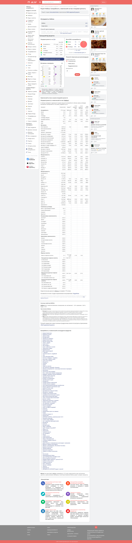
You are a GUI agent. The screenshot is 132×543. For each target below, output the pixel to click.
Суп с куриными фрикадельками (51, 421)
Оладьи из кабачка (47, 462)
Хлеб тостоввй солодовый (49, 407)
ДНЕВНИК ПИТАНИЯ (31, 527)
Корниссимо (46, 415)
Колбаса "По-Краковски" (49, 378)
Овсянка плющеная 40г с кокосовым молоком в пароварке (57, 368)
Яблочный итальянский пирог (50, 396)
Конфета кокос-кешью (48, 460)
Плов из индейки (47, 406)
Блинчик (45, 423)
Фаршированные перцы (48, 455)
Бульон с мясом (46, 399)
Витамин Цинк (46, 425)
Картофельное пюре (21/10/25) (50, 390)
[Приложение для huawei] (32, 167)
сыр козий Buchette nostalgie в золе (51, 456)
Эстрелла (45, 408)
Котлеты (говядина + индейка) (50, 357)
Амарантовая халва (47, 340)
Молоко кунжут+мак (48, 341)
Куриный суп (46, 467)
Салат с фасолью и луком (49, 346)
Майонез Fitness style (48, 388)
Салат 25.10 (45, 344)
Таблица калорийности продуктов (51, 6)
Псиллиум (45, 410)
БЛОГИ (28, 532)
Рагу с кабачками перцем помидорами (52, 373)
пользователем (54, 12)
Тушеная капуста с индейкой (50, 353)
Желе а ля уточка (47, 389)
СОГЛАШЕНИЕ (70, 536)
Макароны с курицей (48, 392)
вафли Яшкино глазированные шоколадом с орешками (56, 443)
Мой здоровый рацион (73, 12)
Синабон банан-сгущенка (49, 384)
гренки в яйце (46, 336)
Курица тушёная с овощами (49, 401)
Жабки (44, 364)
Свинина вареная (47, 448)
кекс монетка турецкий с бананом (51, 367)
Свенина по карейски (48, 338)
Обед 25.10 (45, 429)
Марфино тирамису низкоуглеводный (52, 374)
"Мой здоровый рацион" (66, 33)
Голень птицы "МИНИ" (48, 419)
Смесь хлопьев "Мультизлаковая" (51, 397)
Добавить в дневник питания (52, 59)
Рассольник (45, 454)
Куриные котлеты (47, 334)
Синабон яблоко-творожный (50, 382)
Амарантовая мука (47, 333)
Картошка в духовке (48, 449)
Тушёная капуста (47, 432)
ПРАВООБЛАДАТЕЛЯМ (71, 527)
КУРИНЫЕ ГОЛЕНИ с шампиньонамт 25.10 (53, 417)
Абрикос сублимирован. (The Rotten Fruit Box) (54, 445)
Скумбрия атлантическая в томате (51, 395)
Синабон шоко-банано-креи (49, 393)
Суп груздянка (46, 433)
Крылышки (45, 370)
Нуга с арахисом (47, 463)
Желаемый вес (69, 68)
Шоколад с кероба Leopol (49, 359)
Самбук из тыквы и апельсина (50, 451)
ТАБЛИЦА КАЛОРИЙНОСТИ (52, 529)
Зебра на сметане (47, 366)
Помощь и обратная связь (31, 155)
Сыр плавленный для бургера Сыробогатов (53, 385)
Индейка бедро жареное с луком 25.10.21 (53, 459)
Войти (103, 2)
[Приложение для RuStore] (32, 159)
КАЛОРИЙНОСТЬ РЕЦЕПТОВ (52, 532)
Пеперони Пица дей (47, 418)
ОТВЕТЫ (48, 534)
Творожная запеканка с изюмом (50, 400)
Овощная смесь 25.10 (48, 377)
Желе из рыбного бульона (49, 458)
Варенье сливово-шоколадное (50, 444)
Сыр (44, 355)
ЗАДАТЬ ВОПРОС (70, 533)
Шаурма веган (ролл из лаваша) (50, 411)
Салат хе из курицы (47, 360)
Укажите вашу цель (70, 59)
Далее (77, 74)
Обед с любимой (47, 426)
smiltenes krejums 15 (48, 414)
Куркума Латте (46, 349)
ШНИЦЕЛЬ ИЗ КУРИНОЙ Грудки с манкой (53, 469)
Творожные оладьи (47, 348)
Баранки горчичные (47, 447)
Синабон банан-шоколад (49, 375)
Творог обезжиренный (48, 438)
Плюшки (45, 363)
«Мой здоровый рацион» (48, 325)
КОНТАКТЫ (76, 533)
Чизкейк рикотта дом (48, 379)
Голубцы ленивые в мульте (49, 440)
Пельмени (45, 441)
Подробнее (76, 293)
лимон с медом (46, 342)
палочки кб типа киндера (49, 371)
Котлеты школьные (47, 404)
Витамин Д (45, 422)
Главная (42, 6)
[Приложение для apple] (32, 163)
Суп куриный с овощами (49, 403)
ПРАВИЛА (74, 536)
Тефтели (45, 466)
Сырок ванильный (47, 437)
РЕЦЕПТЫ (29, 529)
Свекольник (45, 430)
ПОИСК (48, 527)
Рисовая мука (46, 337)
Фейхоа (75, 6)
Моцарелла (45, 362)
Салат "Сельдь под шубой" (49, 427)
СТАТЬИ (28, 534)
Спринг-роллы (46, 436)
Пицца (44, 434)
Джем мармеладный (48, 351)
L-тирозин (45, 352)
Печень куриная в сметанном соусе (51, 386)
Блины (44, 412)
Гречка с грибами (47, 465)
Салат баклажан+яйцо (48, 356)
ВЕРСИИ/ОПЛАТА (70, 531)
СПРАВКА (69, 529)
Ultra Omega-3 (46, 345)
